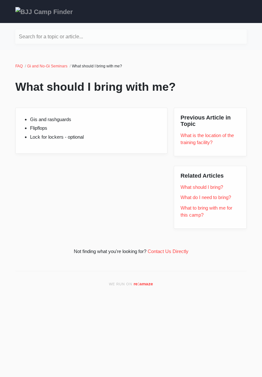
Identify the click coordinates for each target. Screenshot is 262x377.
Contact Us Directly (168, 251)
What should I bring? (202, 187)
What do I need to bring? (206, 197)
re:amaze (143, 283)
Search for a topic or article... (51, 36)
